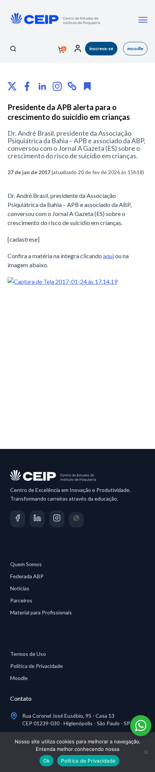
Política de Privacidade (36, 666)
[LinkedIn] (42, 86)
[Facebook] (27, 86)
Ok (46, 761)
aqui (108, 255)
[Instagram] (57, 86)
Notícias (19, 588)
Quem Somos (26, 564)
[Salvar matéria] (87, 86)
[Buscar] (13, 48)
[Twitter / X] (12, 86)
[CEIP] (55, 27)
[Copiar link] (72, 86)
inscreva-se (101, 48)
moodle (135, 48)
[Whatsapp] (76, 520)
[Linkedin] (37, 519)
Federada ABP (27, 576)
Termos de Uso (28, 654)
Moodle (19, 678)
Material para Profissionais (41, 612)
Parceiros (21, 600)
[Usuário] (77, 48)
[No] (145, 752)
